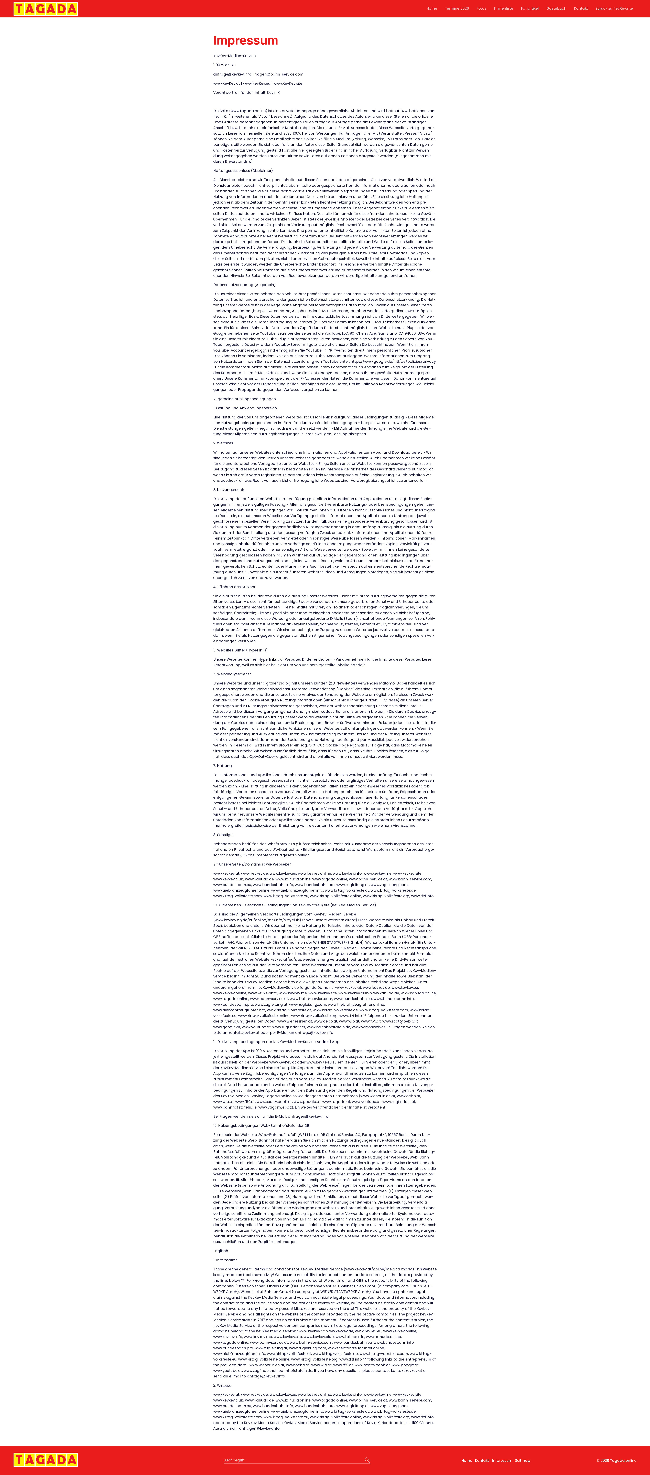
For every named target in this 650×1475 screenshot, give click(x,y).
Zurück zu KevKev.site (614, 8)
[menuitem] (431, 8)
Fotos (481, 8)
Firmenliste (503, 8)
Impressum (502, 1460)
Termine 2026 (457, 8)
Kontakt (581, 8)
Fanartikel (530, 8)
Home (431, 8)
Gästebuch (556, 8)
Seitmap (522, 1460)
